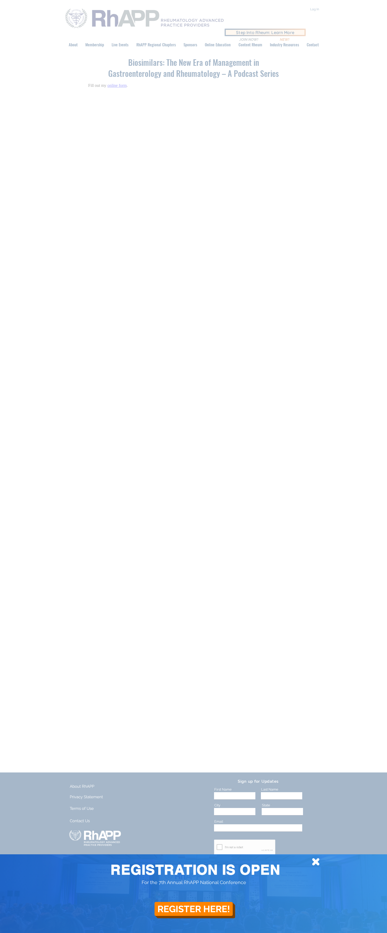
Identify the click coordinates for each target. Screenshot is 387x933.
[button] (315, 862)
